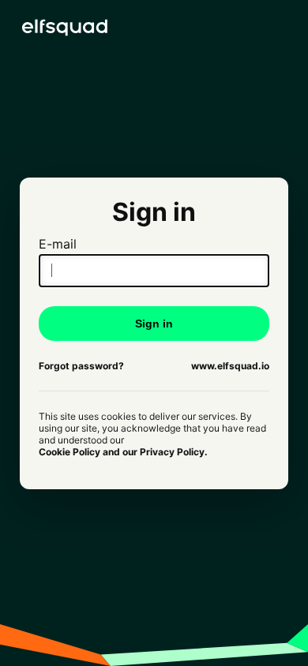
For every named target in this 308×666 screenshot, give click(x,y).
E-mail (58, 244)
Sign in (154, 323)
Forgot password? (81, 366)
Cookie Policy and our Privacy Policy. (123, 452)
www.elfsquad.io (230, 366)
